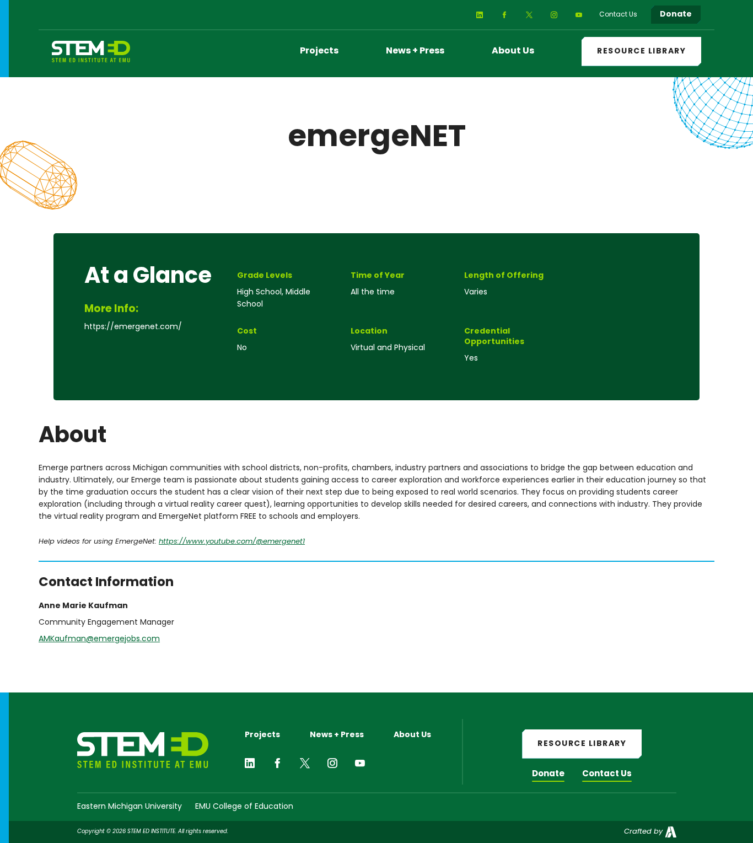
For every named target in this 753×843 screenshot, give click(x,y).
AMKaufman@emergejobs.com (99, 639)
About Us (513, 51)
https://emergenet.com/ (133, 327)
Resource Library (641, 51)
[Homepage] (91, 51)
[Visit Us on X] (529, 15)
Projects (319, 51)
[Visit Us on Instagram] (554, 15)
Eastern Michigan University (129, 807)
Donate (548, 774)
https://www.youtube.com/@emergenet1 (232, 541)
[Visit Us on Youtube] (578, 15)
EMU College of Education (244, 807)
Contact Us (607, 774)
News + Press (415, 51)
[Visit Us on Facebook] (504, 15)
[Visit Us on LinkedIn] (479, 15)
